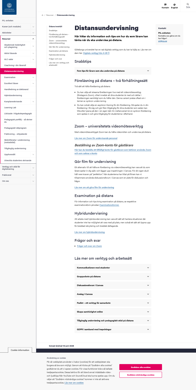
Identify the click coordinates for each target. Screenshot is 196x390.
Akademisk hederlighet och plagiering (14, 45)
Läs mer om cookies (74, 382)
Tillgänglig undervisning (15, 148)
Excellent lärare (11, 83)
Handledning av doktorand (16, 89)
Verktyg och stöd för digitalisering (11, 167)
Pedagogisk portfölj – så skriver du (18, 120)
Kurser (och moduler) (11, 26)
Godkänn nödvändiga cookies (140, 374)
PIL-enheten (7, 20)
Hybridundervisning (13, 95)
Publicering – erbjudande (15, 133)
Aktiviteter (6, 32)
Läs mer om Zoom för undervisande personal (96, 138)
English (174, 7)
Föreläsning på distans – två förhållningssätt (59, 35)
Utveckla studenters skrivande (17, 160)
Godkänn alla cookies (141, 367)
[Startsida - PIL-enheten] (18, 8)
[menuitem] (165, 6)
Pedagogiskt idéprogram (15, 127)
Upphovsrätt (9, 154)
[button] (188, 6)
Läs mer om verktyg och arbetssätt (59, 63)
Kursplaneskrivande (13, 101)
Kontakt (165, 7)
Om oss (5, 180)
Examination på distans (58, 50)
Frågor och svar (55, 58)
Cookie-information (20, 350)
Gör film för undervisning (59, 46)
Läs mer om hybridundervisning (90, 232)
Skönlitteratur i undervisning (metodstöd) (17, 140)
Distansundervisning (14, 71)
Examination (9, 77)
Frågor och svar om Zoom (89, 245)
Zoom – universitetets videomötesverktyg (58, 41)
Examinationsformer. (109, 204)
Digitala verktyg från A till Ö (96, 53)
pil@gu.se (162, 41)
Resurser (6, 38)
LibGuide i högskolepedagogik (18, 113)
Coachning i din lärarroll (15, 65)
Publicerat (6, 174)
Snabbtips (53, 30)
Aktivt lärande (10, 53)
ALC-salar (8, 59)
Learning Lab (10, 107)
